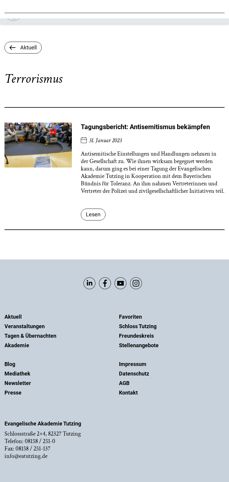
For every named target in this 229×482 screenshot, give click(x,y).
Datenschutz (134, 373)
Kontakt (128, 392)
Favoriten (130, 317)
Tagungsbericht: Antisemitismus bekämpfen (145, 127)
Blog (9, 364)
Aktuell (13, 317)
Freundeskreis (136, 336)
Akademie (16, 345)
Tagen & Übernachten (30, 336)
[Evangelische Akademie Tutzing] (39, 19)
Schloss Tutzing (138, 326)
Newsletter (17, 383)
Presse (12, 392)
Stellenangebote (139, 345)
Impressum (132, 364)
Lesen (93, 214)
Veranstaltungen (24, 326)
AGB (124, 383)
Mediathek (17, 373)
